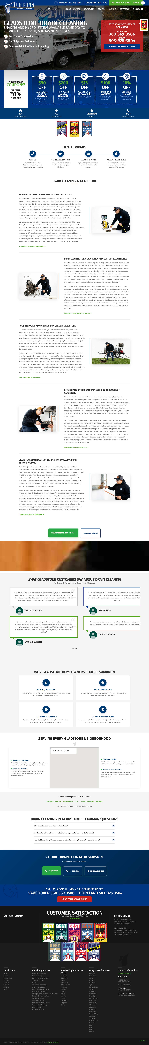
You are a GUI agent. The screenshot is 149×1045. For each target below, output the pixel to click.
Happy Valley (93, 1014)
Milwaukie (92, 1007)
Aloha (91, 978)
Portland (92, 974)
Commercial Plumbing (39, 1005)
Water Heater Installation (40, 989)
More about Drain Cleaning (65, 806)
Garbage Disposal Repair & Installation (45, 994)
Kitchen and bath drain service (75, 447)
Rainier (91, 1032)
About (57, 9)
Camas (63, 980)
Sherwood (92, 991)
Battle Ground (65, 985)
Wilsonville (92, 994)
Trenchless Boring (38, 1000)
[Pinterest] (144, 1041)
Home (49, 9)
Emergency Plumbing (39, 974)
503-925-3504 (100, 3)
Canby (91, 1027)
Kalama (63, 998)
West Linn (92, 1000)
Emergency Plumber (54, 801)
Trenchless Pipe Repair (39, 985)
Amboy (63, 991)
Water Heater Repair (70, 801)
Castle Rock (64, 1000)
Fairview (91, 1023)
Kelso (62, 1005)
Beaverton (92, 976)
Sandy (91, 1025)
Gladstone (92, 1005)
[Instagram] (143, 1041)
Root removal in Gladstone (29, 377)
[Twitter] (141, 1041)
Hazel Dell (64, 978)
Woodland (64, 996)
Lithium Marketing (53, 1042)
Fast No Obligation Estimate (125, 3)
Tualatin (91, 989)
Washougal (64, 982)
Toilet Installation (38, 998)
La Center (64, 987)
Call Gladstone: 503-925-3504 (63, 533)
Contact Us (124, 9)
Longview (64, 1003)
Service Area (89, 9)
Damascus (92, 1012)
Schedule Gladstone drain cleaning (31, 246)
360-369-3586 (75, 3)
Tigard (91, 985)
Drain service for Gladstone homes (77, 313)
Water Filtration (37, 1007)
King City (92, 996)
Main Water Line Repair (39, 991)
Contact (6, 987)
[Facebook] (140, 1041)
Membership (138, 9)
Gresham (92, 1016)
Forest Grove (93, 987)
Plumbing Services (72, 9)
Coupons (112, 9)
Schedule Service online (123, 46)
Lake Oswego (93, 998)
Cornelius (92, 982)
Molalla (91, 1029)
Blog (5, 989)
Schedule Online (91, 533)
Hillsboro (92, 980)
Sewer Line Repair (87, 801)
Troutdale (92, 1018)
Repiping (99, 801)
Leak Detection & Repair (40, 978)
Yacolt (63, 994)
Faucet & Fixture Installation (41, 996)
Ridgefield (64, 989)
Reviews (101, 9)
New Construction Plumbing (41, 1003)
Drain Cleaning (37, 976)
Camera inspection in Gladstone (30, 514)
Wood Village (93, 1021)
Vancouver (64, 976)
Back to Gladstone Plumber (84, 806)
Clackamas (92, 1009)
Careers (6, 985)
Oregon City (93, 1003)
